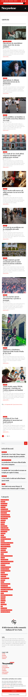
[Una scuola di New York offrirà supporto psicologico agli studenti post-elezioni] (14, 142)
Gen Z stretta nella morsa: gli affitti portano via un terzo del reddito (13, 192)
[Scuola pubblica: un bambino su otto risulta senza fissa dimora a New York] (14, 105)
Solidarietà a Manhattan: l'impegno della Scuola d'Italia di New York (13, 351)
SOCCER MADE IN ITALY (5, 583)
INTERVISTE (3, 550)
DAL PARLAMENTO (4, 527)
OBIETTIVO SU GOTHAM (5, 570)
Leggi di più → (6, 56)
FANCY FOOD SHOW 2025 (6, 539)
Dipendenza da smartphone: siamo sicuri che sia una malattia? (13, 45)
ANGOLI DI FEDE (4, 503)
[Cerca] (24, 3)
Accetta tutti (14, 690)
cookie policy (6, 685)
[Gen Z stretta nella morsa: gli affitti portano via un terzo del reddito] (14, 179)
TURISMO (3, 602)
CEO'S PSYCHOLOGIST (5, 514)
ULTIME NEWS (3, 604)
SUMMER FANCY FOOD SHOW (6, 595)
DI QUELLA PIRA (4, 531)
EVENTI (2, 535)
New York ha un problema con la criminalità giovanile (13, 228)
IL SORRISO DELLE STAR (5, 546)
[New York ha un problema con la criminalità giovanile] (14, 216)
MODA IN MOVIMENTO (5, 563)
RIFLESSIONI (3, 576)
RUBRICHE (3, 580)
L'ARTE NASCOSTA (4, 559)
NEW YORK (3, 565)
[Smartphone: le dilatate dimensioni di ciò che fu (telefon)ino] (14, 68)
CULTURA (2, 524)
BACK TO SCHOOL (4, 509)
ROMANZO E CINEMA (5, 578)
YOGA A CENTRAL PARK (5, 611)
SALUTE (9, 41)
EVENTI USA (3, 537)
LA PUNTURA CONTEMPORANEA (7, 561)
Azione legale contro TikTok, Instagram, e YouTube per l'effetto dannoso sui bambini (13, 388)
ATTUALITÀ (3, 507)
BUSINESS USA (4, 512)
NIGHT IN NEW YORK (5, 568)
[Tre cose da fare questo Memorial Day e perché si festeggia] (14, 285)
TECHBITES (3, 597)
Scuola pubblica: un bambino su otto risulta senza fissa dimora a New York (14, 118)
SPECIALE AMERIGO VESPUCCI (7, 589)
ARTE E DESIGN (4, 505)
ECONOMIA (3, 533)
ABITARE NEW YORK (5, 499)
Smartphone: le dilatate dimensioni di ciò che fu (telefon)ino (11, 82)
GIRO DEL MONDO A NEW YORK (7, 542)
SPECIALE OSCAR (4, 591)
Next (8, 436)
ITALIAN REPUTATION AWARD (6, 555)
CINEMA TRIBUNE (4, 518)
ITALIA (2, 554)
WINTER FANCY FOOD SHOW (6, 610)
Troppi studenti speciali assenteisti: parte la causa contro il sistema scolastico (12, 261)
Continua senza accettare (14, 694)
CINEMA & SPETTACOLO (5, 516)
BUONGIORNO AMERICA (5, 511)
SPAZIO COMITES (4, 585)
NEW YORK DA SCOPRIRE (5, 567)
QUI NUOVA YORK (4, 574)
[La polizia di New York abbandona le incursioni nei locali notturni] (14, 409)
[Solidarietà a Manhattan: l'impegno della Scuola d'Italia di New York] (14, 330)
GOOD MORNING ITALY (5, 544)
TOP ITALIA (3, 600)
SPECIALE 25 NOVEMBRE (5, 587)
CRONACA (3, 522)
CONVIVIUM (3, 520)
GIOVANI (5, 41)
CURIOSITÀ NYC (4, 526)
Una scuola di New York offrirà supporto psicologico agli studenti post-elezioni (13, 155)
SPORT (2, 593)
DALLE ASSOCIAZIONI (5, 529)
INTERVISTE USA (4, 552)
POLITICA (3, 572)
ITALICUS (2, 557)
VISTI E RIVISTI (4, 608)
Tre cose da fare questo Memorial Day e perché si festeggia (12, 298)
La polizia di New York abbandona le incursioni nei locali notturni (12, 420)
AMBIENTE (3, 501)
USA (1, 606)
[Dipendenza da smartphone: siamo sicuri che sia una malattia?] (14, 33)
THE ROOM (3, 598)
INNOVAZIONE (3, 548)
